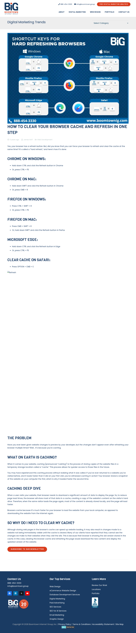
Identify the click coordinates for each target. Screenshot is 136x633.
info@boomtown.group (17, 586)
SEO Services (55, 607)
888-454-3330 (14, 583)
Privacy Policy (64, 624)
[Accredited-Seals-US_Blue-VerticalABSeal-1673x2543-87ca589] (110, 602)
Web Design (55, 586)
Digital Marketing (57, 598)
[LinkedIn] (15, 593)
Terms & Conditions (82, 624)
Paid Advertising (57, 602)
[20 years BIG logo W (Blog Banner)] (25, 604)
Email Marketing (57, 615)
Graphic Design (57, 619)
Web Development (44, 140)
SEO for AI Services (58, 611)
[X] (21, 593)
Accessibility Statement (103, 624)
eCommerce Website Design (63, 590)
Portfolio (95, 593)
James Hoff (28, 140)
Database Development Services (65, 594)
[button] (66, 12)
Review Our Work (99, 585)
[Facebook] (9, 593)
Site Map (119, 624)
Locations (96, 589)
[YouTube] (27, 593)
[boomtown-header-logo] (11, 8)
